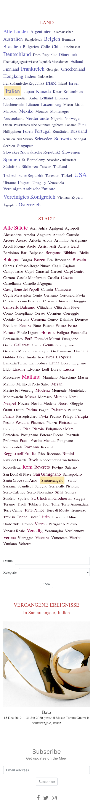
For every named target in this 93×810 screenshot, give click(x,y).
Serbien (9, 145)
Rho (41, 453)
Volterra (25, 543)
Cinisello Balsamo (19, 307)
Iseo (41, 356)
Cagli (56, 265)
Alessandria (12, 234)
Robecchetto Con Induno (59, 459)
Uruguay (39, 182)
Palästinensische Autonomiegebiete (38, 124)
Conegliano (24, 313)
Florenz (47, 332)
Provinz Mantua (42, 440)
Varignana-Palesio (62, 523)
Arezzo (21, 240)
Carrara (9, 277)
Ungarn (24, 182)
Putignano (65, 440)
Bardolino (11, 252)
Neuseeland (13, 118)
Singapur (25, 145)
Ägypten (10, 204)
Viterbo (75, 537)
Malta (79, 104)
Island (62, 83)
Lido (7, 369)
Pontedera (11, 434)
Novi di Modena (43, 403)
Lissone (19, 369)
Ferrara (9, 332)
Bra (50, 259)
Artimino (61, 240)
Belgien (52, 38)
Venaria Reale (14, 530)
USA (80, 174)
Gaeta (7, 344)
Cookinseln (72, 46)
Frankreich (33, 68)
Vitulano (10, 543)
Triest (33, 516)
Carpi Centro (74, 271)
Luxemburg (51, 104)
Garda (36, 344)
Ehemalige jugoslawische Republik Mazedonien (36, 61)
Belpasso (36, 252)
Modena (42, 390)
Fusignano (70, 338)
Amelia (29, 234)
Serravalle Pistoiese (64, 486)
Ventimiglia (54, 530)
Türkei (66, 175)
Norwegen (73, 118)
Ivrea (50, 356)
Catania (47, 289)
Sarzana (9, 486)
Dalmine (66, 319)
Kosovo (8, 98)
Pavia (43, 416)
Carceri (56, 271)
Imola (31, 356)
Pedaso (55, 416)
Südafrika (11, 166)
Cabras (8, 265)
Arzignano (79, 240)
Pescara (22, 422)
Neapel (9, 403)
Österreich (30, 204)
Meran (57, 384)
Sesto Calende (14, 492)
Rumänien (61, 131)
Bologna (11, 259)
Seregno (41, 486)
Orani (7, 409)
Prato (24, 440)
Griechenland (73, 69)
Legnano (79, 362)
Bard (75, 246)
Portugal (43, 131)
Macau (68, 104)
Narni (73, 396)
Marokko (10, 111)
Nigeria (57, 118)
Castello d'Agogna (37, 283)
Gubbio (9, 356)
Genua (48, 344)
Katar (57, 91)
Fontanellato (13, 338)
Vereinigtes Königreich (29, 196)
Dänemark (68, 54)
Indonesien (45, 76)
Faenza (25, 325)
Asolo (31, 246)
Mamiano (50, 377)
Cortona (23, 319)
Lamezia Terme (15, 362)
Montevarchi (13, 396)
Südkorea (30, 166)
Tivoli (21, 504)
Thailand (60, 166)
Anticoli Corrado (66, 234)
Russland (79, 131)
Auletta (63, 246)
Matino (8, 384)
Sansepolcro (72, 474)
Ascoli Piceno (14, 246)
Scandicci (25, 486)
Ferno (72, 325)
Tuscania (58, 516)
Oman (7, 124)
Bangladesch (33, 39)
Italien (12, 90)
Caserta (67, 277)
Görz (21, 356)
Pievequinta (12, 428)
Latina (54, 362)
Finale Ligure (27, 332)
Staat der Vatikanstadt (61, 159)
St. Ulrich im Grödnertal (51, 498)
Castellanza (12, 283)
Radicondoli (12, 446)
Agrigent (56, 228)
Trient (22, 516)
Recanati (48, 446)
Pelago (68, 416)
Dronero (81, 319)
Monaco (41, 111)
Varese (40, 524)
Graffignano (65, 344)
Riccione (54, 453)
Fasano (48, 325)
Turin (45, 516)
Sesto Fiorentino (40, 492)
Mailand (31, 376)
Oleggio (76, 403)
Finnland (11, 69)
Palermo (58, 409)
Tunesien (52, 175)
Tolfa (55, 504)
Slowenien (71, 152)
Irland (51, 83)
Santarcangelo (52, 480)
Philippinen (12, 131)
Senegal (80, 138)
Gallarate (22, 345)
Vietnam (63, 197)
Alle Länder (15, 31)
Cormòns (54, 313)
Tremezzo (78, 510)
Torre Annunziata (74, 504)
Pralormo (10, 440)
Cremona (38, 319)
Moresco (45, 396)
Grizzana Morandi (17, 350)
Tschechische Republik (23, 175)
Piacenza (38, 422)
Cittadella (44, 307)
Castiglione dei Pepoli (21, 289)
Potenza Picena (52, 434)
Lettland (46, 97)
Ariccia (35, 240)
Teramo (9, 504)
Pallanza (74, 409)
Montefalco (78, 390)
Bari (24, 252)
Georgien (52, 69)
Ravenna (31, 447)
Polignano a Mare (60, 428)
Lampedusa (38, 362)
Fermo (61, 325)
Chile (45, 46)
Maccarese (11, 377)
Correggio (71, 313)
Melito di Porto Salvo (32, 384)
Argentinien (40, 31)
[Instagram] (54, 798)
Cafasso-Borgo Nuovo (33, 265)
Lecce (66, 362)
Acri (33, 228)
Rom (27, 466)
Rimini (68, 453)
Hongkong (13, 76)
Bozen (39, 259)
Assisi (43, 246)
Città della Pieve (67, 307)
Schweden (43, 139)
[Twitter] (46, 798)
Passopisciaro (26, 416)
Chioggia (79, 300)
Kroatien (21, 98)
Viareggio (25, 537)
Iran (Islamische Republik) (23, 83)
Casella (53, 277)
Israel (74, 83)
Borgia (26, 259)
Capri (29, 271)
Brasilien (12, 46)
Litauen (32, 104)
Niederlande (37, 118)
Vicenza (42, 537)
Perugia (81, 416)
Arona (47, 240)
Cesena (49, 300)
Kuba (33, 98)
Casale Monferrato (31, 277)
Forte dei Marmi (47, 338)
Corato (40, 313)
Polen (28, 131)
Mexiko (26, 111)
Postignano (29, 434)
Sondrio (9, 498)
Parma (8, 416)
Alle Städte (15, 227)
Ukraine (9, 182)
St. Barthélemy (33, 159)
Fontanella (79, 332)
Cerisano (51, 295)
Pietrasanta (67, 422)
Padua (31, 410)
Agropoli (72, 228)
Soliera (70, 492)
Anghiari (44, 234)
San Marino (25, 139)
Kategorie (10, 572)
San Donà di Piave (17, 474)
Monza (30, 396)
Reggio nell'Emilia (19, 453)
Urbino (27, 523)
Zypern (77, 197)
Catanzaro (63, 289)
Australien (13, 39)
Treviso (9, 516)
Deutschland (17, 54)
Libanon (61, 97)
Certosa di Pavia (72, 295)
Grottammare (61, 350)
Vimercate (59, 537)
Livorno (33, 369)
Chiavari (63, 300)
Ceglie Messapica (17, 295)
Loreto (56, 369)
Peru (82, 124)
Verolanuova (75, 530)
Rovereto (42, 467)
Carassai (42, 271)
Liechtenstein (13, 104)
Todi (46, 504)
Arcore (8, 240)
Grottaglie (41, 350)
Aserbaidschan (63, 31)
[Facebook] (38, 798)
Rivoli (33, 459)
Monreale (59, 390)
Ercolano (10, 325)
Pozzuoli (72, 434)
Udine (72, 516)
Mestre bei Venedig (18, 390)
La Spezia (63, 356)
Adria (42, 228)
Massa (83, 377)
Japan (29, 91)
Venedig (35, 530)
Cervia (8, 300)
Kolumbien (73, 91)
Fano (37, 325)
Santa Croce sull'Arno (20, 480)
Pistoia (38, 428)
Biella (84, 252)
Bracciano (63, 259)
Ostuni (19, 409)
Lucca (68, 369)
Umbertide (11, 523)
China (57, 46)
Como (8, 313)
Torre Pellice (34, 510)
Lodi (45, 369)
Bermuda (68, 39)
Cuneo (53, 319)
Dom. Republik (45, 54)
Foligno (63, 332)
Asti (53, 246)
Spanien (11, 159)
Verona (9, 537)
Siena (59, 492)
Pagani (44, 409)
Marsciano (67, 377)
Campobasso (13, 271)
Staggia (79, 498)
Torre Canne (12, 510)
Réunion (9, 139)
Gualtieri (81, 350)
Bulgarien (31, 46)
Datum (8, 560)
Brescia (79, 259)
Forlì (28, 338)
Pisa (26, 429)
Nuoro (63, 403)
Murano (60, 396)
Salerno (71, 467)
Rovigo (57, 467)
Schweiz (63, 138)
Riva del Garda (15, 459)
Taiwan (45, 166)
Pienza (51, 422)
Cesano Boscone (28, 300)
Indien (30, 76)
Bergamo (53, 252)
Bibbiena (70, 252)
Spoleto (23, 498)
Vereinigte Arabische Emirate (29, 189)
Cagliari (69, 265)
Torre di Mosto (57, 510)
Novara (23, 403)
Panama (70, 124)
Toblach (34, 504)
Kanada (43, 91)
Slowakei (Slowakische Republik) (31, 152)
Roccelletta (12, 467)
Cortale (9, 319)
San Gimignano (47, 474)
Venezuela (56, 182)
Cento (37, 295)
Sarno (72, 480)
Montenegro (59, 111)
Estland (77, 61)
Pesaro (8, 422)
